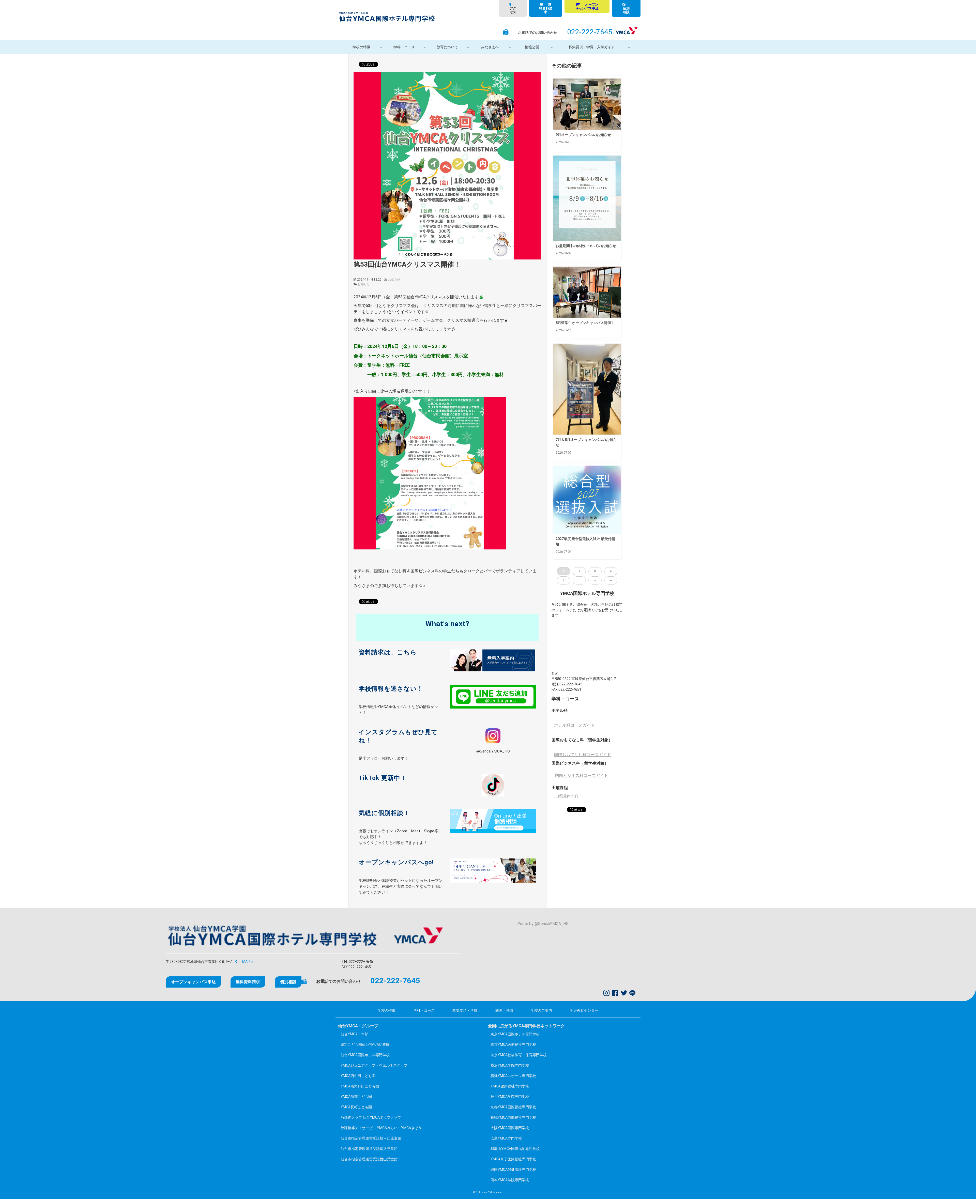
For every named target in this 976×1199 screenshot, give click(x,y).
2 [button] (579, 571)
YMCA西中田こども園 (358, 1076)
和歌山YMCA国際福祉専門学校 (515, 1149)
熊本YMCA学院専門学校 (510, 1180)
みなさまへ (490, 47)
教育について (447, 47)
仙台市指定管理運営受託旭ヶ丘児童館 (371, 1138)
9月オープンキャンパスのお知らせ (583, 135)
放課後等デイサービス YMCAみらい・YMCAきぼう (381, 1128)
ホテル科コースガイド (574, 725)
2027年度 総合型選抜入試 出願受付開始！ (585, 541)
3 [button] (595, 571)
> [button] (595, 580)
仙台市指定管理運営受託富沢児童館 (369, 1149)
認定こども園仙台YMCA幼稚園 (365, 1044)
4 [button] (611, 571)
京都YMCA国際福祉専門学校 (513, 1107)
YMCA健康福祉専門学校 (510, 1086)
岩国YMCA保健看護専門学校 (513, 1169)
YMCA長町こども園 (356, 1107)
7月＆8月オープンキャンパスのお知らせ (586, 442)
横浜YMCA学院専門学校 (510, 1065)
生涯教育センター (584, 1010)
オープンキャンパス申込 (587, 6)
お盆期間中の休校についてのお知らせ (586, 246)
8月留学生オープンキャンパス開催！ (585, 323)
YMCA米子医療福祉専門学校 (513, 1159)
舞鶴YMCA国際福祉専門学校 (513, 1117)
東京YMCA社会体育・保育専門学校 (519, 1055)
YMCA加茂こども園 (356, 1097)
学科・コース (404, 47)
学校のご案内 (541, 1010)
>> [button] (610, 580)
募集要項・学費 (464, 1010)
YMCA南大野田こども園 (360, 1086)
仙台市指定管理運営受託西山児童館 (369, 1159)
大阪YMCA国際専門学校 (510, 1128)
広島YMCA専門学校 (506, 1138)
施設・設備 (504, 1010)
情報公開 (532, 47)
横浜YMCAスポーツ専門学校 (513, 1076)
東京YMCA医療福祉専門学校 (513, 1044)
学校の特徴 (361, 47)
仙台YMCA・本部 (354, 1034)
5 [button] (563, 580)
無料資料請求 (545, 8)
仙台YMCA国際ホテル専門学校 (365, 1055)
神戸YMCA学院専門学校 (510, 1097)
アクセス (513, 10)
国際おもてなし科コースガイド (582, 754)
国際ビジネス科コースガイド (581, 775)
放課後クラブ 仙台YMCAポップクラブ (371, 1117)
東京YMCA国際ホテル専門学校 (515, 1034)
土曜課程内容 (566, 796)
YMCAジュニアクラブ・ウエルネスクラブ (374, 1065)
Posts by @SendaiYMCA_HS (543, 923)
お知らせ (394, 279)
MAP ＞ (248, 962)
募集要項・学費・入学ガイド (592, 47)
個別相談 (626, 10)
